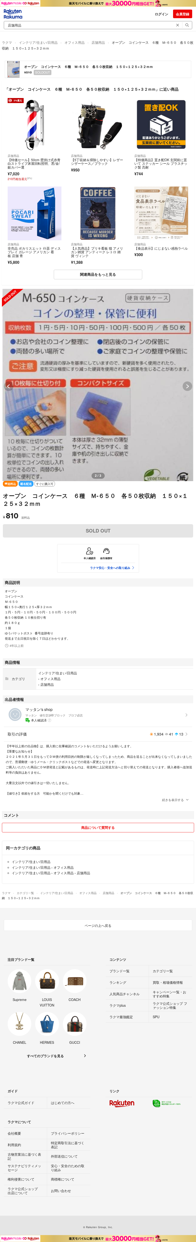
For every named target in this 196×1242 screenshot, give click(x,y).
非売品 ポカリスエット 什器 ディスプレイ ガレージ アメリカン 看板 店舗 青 (34, 252)
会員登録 (182, 13)
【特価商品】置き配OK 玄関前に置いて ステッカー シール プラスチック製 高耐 (160, 163)
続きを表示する (173, 799)
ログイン (161, 13)
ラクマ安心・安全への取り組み (110, 568)
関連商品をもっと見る (98, 274)
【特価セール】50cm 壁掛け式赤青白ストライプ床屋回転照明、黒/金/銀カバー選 (34, 163)
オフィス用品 (75, 42)
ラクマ (7, 42)
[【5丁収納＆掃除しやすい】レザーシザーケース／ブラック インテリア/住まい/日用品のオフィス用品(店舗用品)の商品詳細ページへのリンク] (98, 125)
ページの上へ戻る (98, 925)
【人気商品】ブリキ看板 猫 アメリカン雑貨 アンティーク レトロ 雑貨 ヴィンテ (97, 252)
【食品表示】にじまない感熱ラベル (161, 248)
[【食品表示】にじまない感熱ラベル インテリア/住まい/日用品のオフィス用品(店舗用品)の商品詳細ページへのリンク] (161, 213)
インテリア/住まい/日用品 (38, 42)
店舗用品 (98, 42)
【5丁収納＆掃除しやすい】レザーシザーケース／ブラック (97, 161)
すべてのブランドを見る (45, 1055)
